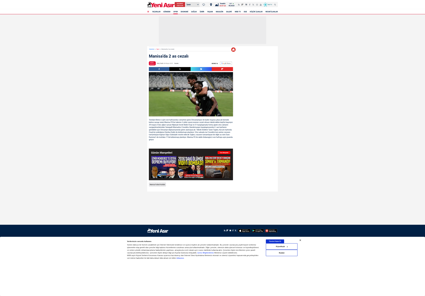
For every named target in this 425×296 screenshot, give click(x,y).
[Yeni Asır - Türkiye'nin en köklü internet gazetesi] (161, 4)
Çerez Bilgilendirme (205, 253)
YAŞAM (210, 11)
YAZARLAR (156, 11)
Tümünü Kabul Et (275, 241)
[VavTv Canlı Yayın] (268, 4)
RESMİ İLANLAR (272, 11)
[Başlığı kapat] (300, 240)
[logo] (157, 230)
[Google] (226, 63)
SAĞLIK (194, 11)
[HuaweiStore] (271, 230)
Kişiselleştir (280, 246)
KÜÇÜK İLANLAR (256, 11)
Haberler (151, 49)
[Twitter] (253, 3)
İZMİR (202, 11)
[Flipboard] (242, 4)
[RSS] (239, 3)
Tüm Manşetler (224, 152)
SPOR (175, 11)
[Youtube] (261, 3)
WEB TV (238, 11)
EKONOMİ (184, 11)
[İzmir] (204, 4)
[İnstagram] (257, 3)
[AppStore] (244, 230)
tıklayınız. (180, 258)
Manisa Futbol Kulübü (157, 184)
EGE (245, 11)
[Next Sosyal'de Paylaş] (246, 3)
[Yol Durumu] (211, 4)
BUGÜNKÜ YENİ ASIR (180, 4)
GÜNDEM (166, 11)
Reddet (281, 253)
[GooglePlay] (258, 230)
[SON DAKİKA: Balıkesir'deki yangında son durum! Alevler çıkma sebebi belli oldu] (217, 167)
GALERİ (229, 11)
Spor (157, 49)
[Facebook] (249, 3)
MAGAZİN (219, 11)
